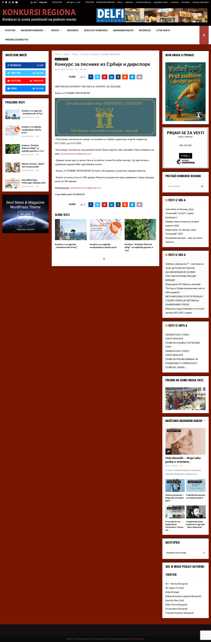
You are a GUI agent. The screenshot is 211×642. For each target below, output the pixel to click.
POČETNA (89, 2)
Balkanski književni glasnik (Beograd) (183, 596)
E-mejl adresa (185, 137)
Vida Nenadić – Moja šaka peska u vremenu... (183, 459)
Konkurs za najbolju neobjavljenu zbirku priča (103, 245)
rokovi (119, 2)
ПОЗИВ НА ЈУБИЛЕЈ (175, 367)
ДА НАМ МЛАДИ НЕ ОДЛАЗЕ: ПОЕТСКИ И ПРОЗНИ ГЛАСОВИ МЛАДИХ (180, 276)
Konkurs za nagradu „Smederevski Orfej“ (66, 245)
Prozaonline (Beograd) (176, 609)
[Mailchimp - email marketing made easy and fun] (185, 161)
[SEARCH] (202, 186)
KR (58, 69)
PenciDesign (138, 639)
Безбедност (171, 217)
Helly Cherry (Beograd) (176, 604)
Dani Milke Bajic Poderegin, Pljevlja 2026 (33, 181)
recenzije (175, 2)
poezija (58, 59)
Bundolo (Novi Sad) (174, 600)
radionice (129, 2)
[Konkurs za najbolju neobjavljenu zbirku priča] (12, 130)
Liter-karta (185, 2)
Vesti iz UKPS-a (177, 325)
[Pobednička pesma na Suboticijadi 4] (196, 485)
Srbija (65, 59)
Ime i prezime (185, 145)
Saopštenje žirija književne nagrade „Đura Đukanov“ (195, 524)
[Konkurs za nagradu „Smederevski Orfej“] (12, 114)
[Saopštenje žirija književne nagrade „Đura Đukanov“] (196, 511)
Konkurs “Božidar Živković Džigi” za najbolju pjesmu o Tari (139, 247)
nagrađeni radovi (161, 2)
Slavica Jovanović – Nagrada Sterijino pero (174, 497)
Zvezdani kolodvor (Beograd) (179, 613)
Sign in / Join (74, 2)
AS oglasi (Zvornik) (174, 588)
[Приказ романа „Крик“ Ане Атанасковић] (12, 167)
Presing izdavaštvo (200, 2)
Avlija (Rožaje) (172, 592)
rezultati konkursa (143, 2)
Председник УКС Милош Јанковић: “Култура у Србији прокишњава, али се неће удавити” (185, 288)
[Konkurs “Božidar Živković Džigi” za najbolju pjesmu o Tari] (12, 149)
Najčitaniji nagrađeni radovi (183, 421)
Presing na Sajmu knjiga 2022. (184, 380)
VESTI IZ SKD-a (177, 200)
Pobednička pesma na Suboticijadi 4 (195, 496)
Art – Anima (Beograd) (176, 584)
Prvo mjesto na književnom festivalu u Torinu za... (174, 526)
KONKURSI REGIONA (39, 12)
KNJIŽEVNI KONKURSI (105, 2)
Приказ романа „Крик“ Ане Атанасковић (33, 165)
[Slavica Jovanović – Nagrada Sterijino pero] (175, 485)
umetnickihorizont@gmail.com (75, 153)
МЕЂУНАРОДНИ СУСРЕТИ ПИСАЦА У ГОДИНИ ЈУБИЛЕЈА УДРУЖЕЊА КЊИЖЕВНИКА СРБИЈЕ (184, 300)
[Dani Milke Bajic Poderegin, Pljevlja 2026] (12, 183)
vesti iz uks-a (177, 255)
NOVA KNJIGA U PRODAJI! (179, 55)
